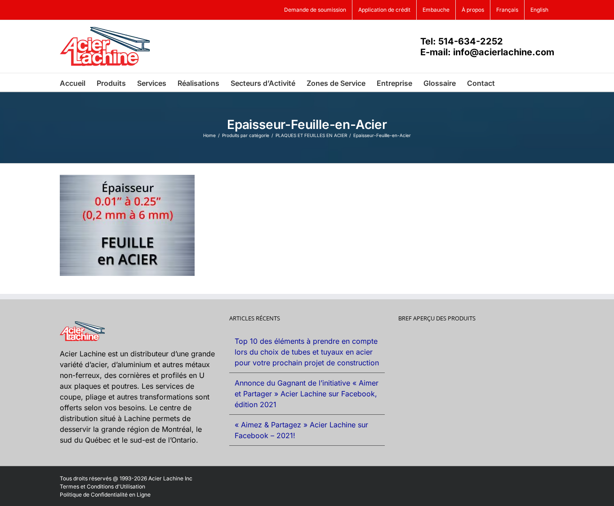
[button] (509, 82)
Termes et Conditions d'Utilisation (102, 486)
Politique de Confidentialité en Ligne (105, 494)
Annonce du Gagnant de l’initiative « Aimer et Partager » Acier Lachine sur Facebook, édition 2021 (306, 393)
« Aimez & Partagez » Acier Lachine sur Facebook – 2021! (301, 430)
